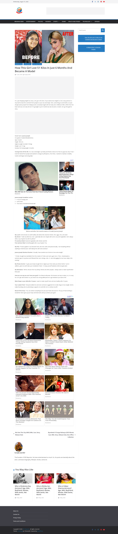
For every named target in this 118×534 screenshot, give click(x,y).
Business (48, 21)
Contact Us (16, 514)
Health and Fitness (74, 21)
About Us (15, 511)
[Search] (103, 30)
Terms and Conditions (19, 521)
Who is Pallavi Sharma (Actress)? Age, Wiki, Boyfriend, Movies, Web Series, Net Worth (65, 490)
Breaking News (19, 21)
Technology (86, 21)
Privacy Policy (17, 518)
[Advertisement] (75, 11)
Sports (55, 21)
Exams (64, 21)
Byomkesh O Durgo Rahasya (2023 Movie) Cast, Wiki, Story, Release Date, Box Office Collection (61, 435)
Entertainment (30, 21)
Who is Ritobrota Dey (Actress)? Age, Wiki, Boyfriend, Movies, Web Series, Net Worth (23, 490)
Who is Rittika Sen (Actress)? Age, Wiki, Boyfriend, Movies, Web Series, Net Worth (43, 490)
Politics (40, 21)
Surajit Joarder (27, 74)
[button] (58, 21)
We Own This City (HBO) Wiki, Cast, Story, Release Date (27, 434)
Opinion (97, 21)
